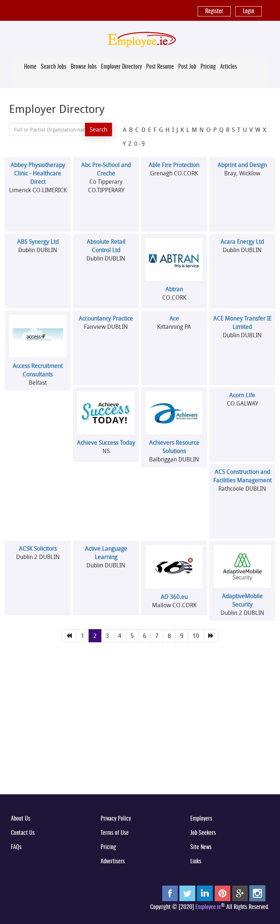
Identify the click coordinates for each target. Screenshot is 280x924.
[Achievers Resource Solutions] (174, 413)
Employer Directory (121, 67)
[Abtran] (174, 259)
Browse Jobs (84, 67)
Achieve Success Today (106, 442)
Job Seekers (203, 833)
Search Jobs (53, 67)
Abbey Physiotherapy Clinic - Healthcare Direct (38, 173)
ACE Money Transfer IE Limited (242, 322)
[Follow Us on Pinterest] (222, 893)
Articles (228, 67)
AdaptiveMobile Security (242, 600)
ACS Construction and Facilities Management (242, 476)
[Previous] (69, 636)
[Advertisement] (140, 731)
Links (195, 861)
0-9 (140, 144)
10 (195, 636)
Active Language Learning (106, 552)
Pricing (208, 67)
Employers (201, 819)
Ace (174, 318)
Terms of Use (115, 833)
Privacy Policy (116, 819)
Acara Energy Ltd (242, 241)
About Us (20, 819)
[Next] (211, 636)
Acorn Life (242, 395)
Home (30, 67)
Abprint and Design (242, 165)
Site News (200, 847)
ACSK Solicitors (38, 548)
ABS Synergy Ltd (38, 241)
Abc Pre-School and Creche (106, 169)
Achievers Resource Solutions (174, 446)
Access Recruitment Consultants (38, 370)
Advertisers (113, 861)
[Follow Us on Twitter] (187, 893)
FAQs (16, 847)
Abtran (174, 289)
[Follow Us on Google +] (240, 893)
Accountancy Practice (106, 318)
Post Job (187, 67)
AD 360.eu (174, 597)
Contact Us (23, 833)
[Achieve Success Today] (106, 413)
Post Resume (160, 67)
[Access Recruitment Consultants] (37, 336)
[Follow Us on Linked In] (205, 893)
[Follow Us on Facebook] (170, 893)
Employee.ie (208, 907)
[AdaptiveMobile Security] (242, 566)
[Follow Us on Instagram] (257, 893)
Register (214, 11)
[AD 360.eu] (174, 567)
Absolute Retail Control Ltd (106, 245)
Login (248, 11)
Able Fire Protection (174, 165)
